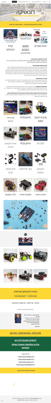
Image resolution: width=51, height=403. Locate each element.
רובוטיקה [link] (14, 1)
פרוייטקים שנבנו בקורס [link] (36, 1)
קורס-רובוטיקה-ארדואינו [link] (23, 1)
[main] (25, 12)
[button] (49, 1)
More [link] (44, 1)
